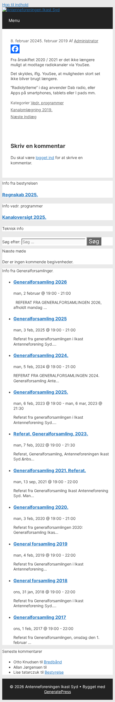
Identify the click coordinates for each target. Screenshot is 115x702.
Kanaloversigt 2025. (24, 217)
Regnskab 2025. (20, 194)
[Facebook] (57, 48)
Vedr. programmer (47, 102)
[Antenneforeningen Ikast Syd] (31, 9)
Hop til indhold (15, 4)
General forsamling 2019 (40, 544)
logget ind (45, 157)
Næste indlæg (24, 116)
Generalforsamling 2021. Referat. (49, 470)
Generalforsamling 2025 (40, 318)
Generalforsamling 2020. (40, 507)
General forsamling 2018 (40, 580)
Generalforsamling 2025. (40, 392)
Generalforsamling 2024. (40, 355)
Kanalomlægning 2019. (31, 109)
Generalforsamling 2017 (39, 617)
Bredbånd (53, 661)
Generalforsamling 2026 (40, 282)
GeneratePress (57, 691)
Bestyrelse (54, 672)
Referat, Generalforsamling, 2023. (50, 433)
